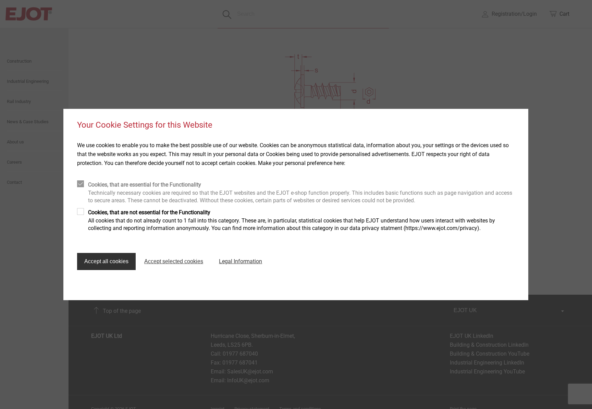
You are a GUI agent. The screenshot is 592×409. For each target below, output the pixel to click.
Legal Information (240, 261)
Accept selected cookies (173, 261)
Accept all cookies (106, 261)
